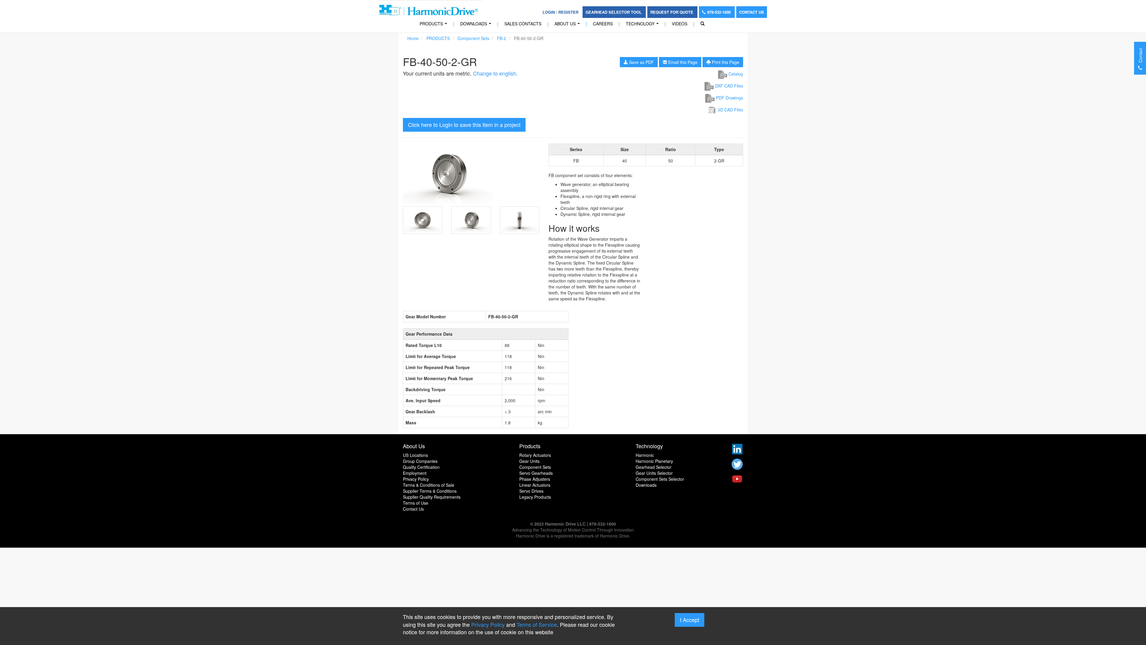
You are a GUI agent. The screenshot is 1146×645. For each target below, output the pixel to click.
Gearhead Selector (653, 467)
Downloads (477, 25)
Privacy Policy (416, 479)
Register (568, 12)
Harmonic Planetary (654, 461)
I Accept (689, 620)
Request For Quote (672, 12)
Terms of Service (537, 624)
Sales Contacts (522, 24)
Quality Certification (421, 467)
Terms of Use (415, 503)
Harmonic (645, 455)
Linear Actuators (534, 485)
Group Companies (420, 461)
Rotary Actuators (535, 455)
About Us (568, 25)
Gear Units (529, 461)
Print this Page (725, 62)
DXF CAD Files (728, 86)
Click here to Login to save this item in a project (464, 124)
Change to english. (495, 73)
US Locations (415, 455)
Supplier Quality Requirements (431, 497)
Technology (643, 25)
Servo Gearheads (536, 473)
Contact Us (751, 12)
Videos (679, 24)
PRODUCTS (434, 25)
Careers (603, 24)
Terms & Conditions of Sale (428, 485)
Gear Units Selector (654, 473)
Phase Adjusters (534, 479)
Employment (414, 473)
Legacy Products (535, 497)
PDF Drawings (729, 98)
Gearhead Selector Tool (614, 12)
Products (529, 446)
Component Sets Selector (660, 479)
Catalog (735, 74)
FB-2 (501, 38)
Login (549, 12)
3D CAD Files (730, 110)
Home (413, 38)
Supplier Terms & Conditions (430, 491)
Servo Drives (531, 491)
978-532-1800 (719, 12)
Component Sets (473, 38)
